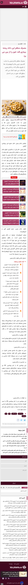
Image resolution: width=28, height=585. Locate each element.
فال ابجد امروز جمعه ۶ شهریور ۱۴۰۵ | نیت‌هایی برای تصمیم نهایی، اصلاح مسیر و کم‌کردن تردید (15, 525)
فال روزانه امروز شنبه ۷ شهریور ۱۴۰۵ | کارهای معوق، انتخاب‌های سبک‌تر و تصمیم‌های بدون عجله (10, 574)
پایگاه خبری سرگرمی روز (20, 120)
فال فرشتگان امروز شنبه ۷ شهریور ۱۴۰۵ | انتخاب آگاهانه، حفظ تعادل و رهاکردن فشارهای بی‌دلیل (11, 190)
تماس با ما (16, 564)
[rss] (8, 578)
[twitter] (21, 420)
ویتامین (24, 416)
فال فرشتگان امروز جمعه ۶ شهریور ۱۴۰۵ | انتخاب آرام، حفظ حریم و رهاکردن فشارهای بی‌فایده (11, 206)
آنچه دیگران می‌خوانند (19, 262)
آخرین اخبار (22, 498)
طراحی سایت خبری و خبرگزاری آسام (13, 583)
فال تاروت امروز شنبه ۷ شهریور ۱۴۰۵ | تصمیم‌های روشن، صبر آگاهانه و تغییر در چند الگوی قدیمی (11, 183)
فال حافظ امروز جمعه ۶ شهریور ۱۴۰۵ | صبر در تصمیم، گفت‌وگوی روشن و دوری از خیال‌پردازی (14, 553)
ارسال (14, 483)
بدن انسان (20, 414)
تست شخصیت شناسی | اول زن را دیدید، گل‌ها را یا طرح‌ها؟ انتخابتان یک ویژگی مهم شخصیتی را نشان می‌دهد (11, 222)
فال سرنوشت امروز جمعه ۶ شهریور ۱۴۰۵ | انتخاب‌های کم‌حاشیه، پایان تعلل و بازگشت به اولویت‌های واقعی (10, 285)
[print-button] (3, 117)
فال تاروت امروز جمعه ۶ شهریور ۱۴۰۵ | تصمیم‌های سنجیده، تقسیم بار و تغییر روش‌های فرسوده (11, 198)
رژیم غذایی (14, 414)
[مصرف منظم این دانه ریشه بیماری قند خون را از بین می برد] (24, 420)
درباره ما (11, 564)
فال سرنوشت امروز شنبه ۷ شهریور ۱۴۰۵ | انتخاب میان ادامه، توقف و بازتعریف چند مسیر (10, 275)
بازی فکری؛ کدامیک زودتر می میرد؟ (10, 137)
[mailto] (6, 117)
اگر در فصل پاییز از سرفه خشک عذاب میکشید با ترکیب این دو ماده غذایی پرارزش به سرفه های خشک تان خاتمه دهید (14, 436)
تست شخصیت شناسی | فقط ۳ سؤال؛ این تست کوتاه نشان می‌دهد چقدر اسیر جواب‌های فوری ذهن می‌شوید (10, 295)
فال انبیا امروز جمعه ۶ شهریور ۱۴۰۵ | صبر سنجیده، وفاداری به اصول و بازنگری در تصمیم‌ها (12, 214)
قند (9, 414)
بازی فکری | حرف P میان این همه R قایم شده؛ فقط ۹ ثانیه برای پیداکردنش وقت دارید (10, 305)
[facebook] (18, 420)
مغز (6, 414)
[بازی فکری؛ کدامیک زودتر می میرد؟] (21, 137)
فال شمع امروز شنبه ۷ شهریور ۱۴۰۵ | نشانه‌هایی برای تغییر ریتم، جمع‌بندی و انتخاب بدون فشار (10, 267)
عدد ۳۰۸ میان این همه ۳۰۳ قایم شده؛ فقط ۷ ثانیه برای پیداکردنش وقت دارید (10, 313)
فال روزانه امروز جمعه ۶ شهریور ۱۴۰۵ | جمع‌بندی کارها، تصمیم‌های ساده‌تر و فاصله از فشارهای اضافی (14, 544)
